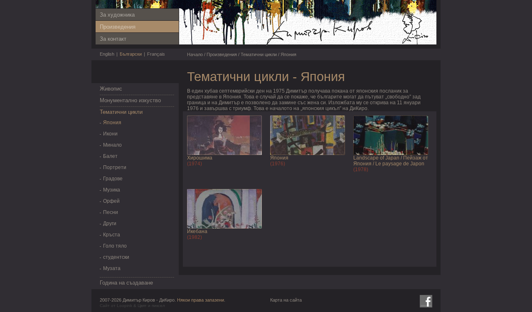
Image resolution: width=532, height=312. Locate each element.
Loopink (124, 305)
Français (156, 54)
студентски (116, 257)
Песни (110, 212)
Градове (113, 179)
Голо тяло (115, 246)
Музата (112, 268)
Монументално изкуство (130, 100)
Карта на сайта (286, 299)
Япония (112, 122)
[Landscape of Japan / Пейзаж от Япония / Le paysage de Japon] (390, 153)
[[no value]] (347, 45)
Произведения (117, 27)
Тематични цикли (121, 112)
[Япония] (307, 153)
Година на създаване (126, 283)
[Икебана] (224, 227)
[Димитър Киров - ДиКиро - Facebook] (426, 301)
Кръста (111, 235)
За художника (117, 15)
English (107, 54)
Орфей (111, 201)
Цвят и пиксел (151, 305)
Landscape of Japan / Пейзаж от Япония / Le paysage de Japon (390, 161)
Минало (112, 145)
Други (109, 223)
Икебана (197, 231)
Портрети (114, 167)
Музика (111, 190)
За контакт (113, 39)
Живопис (111, 89)
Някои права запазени (200, 299)
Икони (110, 134)
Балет (110, 156)
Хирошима (199, 158)
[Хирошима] (224, 153)
